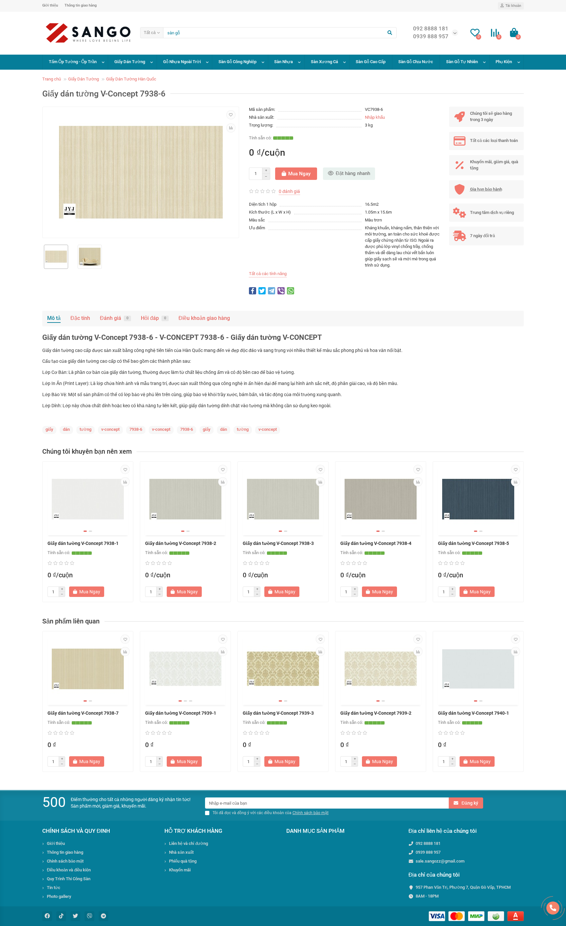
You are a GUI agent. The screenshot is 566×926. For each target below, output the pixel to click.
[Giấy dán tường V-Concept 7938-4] (380, 499)
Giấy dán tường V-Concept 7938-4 (375, 543)
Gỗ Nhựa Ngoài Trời (182, 61)
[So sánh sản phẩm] (231, 127)
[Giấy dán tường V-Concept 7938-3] (283, 499)
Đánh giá (114, 318)
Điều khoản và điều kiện (69, 869)
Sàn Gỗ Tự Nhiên (462, 61)
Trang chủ (51, 79)
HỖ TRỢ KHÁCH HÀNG (193, 831)
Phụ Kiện (504, 61)
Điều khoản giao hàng (204, 318)
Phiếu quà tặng (183, 861)
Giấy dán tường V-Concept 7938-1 (83, 543)
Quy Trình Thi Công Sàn (68, 878)
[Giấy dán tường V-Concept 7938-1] (87, 499)
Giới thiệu (50, 5)
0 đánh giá (289, 191)
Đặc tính (80, 318)
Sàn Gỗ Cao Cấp (371, 61)
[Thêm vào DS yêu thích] (231, 114)
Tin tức (53, 887)
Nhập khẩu (375, 117)
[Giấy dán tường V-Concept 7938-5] (478, 499)
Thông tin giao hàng (81, 5)
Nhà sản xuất (181, 852)
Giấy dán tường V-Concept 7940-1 (473, 713)
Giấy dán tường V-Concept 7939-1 (180, 713)
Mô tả (54, 318)
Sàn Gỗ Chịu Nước (415, 61)
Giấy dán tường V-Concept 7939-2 (375, 713)
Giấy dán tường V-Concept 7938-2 (180, 543)
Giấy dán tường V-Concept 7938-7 (83, 713)
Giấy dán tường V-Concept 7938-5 (473, 543)
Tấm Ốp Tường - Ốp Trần (73, 61)
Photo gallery (59, 896)
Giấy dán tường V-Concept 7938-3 (278, 543)
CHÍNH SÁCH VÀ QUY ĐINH (76, 831)
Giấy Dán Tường (129, 61)
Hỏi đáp (153, 318)
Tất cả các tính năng (268, 273)
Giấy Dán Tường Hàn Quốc (131, 79)
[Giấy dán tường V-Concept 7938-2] (185, 499)
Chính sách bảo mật (65, 861)
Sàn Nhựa (283, 61)
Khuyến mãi (180, 869)
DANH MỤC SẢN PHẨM (315, 831)
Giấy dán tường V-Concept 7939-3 (278, 713)
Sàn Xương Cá (324, 61)
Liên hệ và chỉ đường (188, 843)
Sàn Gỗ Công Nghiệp (237, 61)
